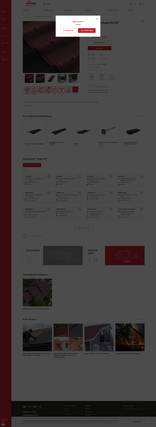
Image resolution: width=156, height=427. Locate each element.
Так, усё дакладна (87, 30)
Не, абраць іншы (68, 30)
